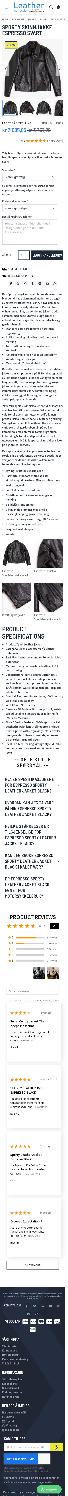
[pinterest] (29, 1314)
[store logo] (29, 7)
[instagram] (58, 1306)
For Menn (18, 19)
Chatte (9, 1416)
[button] (10, 108)
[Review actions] (56, 1011)
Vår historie (9, 1346)
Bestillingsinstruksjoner (17, 216)
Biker (43, 19)
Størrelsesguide (12, 1379)
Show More (27, 1040)
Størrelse (7, 170)
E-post (9, 1421)
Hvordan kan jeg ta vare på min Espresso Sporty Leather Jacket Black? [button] (29, 808)
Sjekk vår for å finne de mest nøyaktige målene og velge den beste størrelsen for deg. (28, 190)
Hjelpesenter (12, 1429)
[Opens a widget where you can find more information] (49, 1489)
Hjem (5, 19)
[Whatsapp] (54, 284)
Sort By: (39, 1000)
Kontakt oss (9, 1350)
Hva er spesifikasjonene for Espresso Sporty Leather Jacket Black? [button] (29, 785)
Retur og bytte (10, 1396)
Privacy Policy (17, 1471)
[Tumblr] (33, 284)
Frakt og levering (12, 1392)
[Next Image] (59, 69)
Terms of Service (36, 1471)
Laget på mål (9, 1383)
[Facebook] (11, 284)
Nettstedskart (10, 1354)
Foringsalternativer (14, 201)
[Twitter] (18, 284)
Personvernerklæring (15, 1359)
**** (23, 186)
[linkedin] (43, 1306)
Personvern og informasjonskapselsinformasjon (32, 1492)
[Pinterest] (25, 284)
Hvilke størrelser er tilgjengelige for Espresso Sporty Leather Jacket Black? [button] (30, 835)
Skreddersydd (10, 1388)
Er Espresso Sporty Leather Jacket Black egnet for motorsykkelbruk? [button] (27, 887)
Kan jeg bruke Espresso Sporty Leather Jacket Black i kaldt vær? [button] (29, 861)
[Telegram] (40, 284)
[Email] (47, 284)
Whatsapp (11, 1425)
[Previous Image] (5, 69)
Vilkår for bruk (11, 1363)
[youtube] (50, 1306)
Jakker (32, 19)
